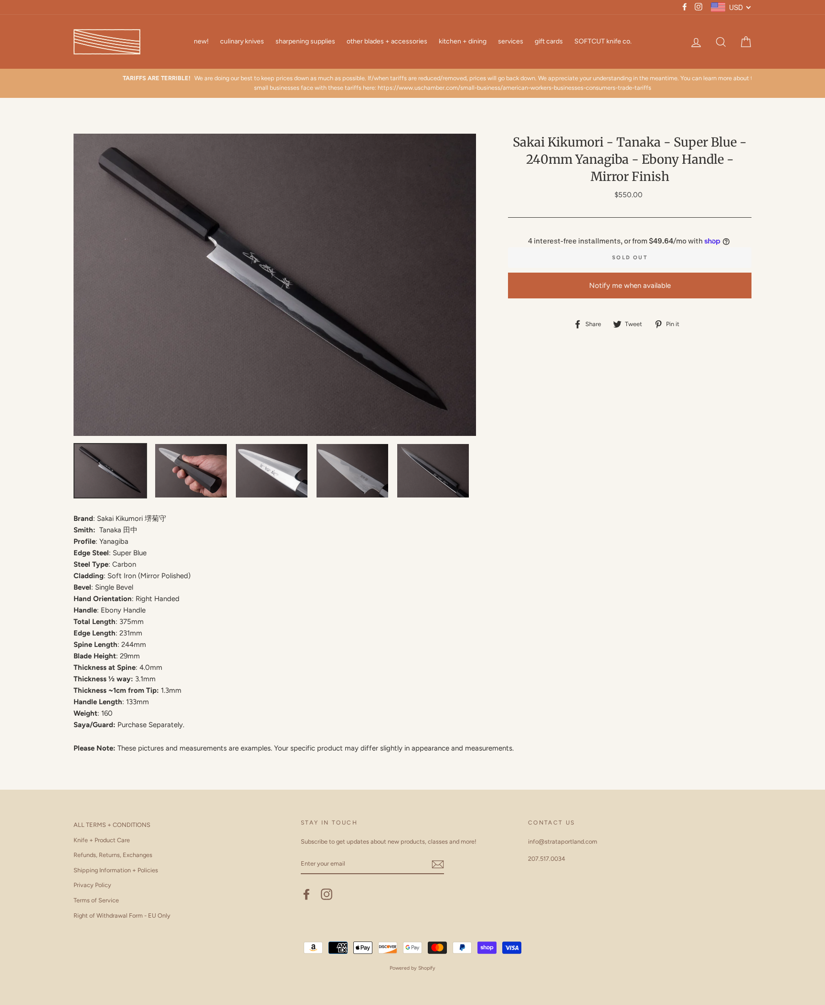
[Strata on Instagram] (326, 894)
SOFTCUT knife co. (603, 41)
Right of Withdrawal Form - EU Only (122, 915)
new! (201, 41)
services (510, 41)
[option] (412, 83)
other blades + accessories (387, 41)
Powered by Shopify (412, 968)
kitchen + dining (463, 41)
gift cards (549, 41)
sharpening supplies (305, 41)
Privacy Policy (92, 885)
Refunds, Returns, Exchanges (113, 854)
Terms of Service (96, 900)
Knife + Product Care (102, 840)
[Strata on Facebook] (306, 894)
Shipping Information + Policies (116, 870)
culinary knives (242, 41)
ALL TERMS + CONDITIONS (112, 824)
